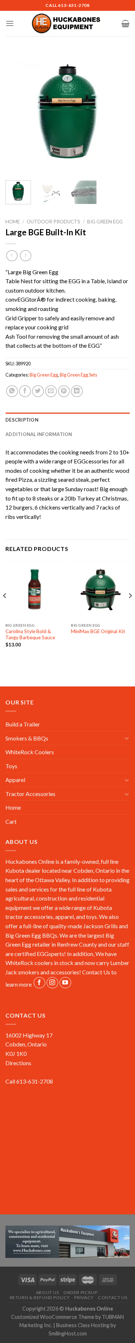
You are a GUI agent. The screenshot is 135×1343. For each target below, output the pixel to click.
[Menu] (9, 23)
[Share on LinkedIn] (77, 391)
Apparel (15, 779)
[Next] (118, 112)
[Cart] (125, 23)
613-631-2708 (73, 5)
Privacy (83, 1297)
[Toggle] (127, 738)
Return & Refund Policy (40, 1297)
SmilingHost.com (68, 1333)
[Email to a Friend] (51, 391)
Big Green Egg (105, 221)
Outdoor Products (53, 221)
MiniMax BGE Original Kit (98, 631)
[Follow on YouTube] (65, 983)
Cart (11, 821)
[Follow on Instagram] (52, 983)
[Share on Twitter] (38, 391)
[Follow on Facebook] (39, 983)
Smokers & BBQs (26, 738)
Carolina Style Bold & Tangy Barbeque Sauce (30, 634)
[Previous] (16, 112)
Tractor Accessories (30, 793)
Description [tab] (22, 420)
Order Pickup (80, 1292)
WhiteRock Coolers (29, 751)
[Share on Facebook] (25, 391)
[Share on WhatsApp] (12, 391)
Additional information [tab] (38, 434)
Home (12, 221)
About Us (47, 1292)
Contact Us (96, 972)
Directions (18, 1062)
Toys (11, 765)
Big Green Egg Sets (78, 375)
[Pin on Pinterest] (64, 391)
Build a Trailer (22, 724)
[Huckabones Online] (68, 23)
